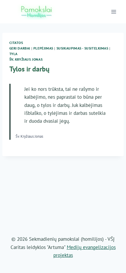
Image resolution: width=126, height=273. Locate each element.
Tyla (13, 54)
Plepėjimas (43, 48)
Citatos (16, 42)
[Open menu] (113, 11)
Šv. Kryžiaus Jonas (26, 59)
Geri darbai (19, 48)
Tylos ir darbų (29, 69)
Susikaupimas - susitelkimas (82, 48)
